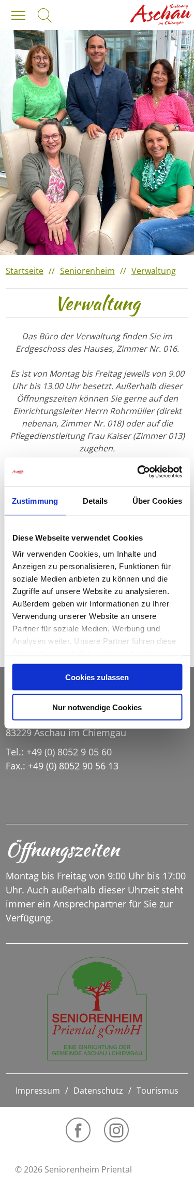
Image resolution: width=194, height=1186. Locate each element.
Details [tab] (95, 500)
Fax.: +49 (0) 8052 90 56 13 (62, 766)
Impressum (38, 1090)
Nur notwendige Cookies (97, 707)
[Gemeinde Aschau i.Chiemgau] (160, 14)
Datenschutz (98, 1090)
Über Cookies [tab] (157, 500)
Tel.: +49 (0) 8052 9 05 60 (59, 752)
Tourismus (157, 1090)
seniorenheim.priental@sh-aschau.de (84, 791)
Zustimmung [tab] (35, 500)
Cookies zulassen (97, 676)
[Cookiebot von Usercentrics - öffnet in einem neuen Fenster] (138, 472)
